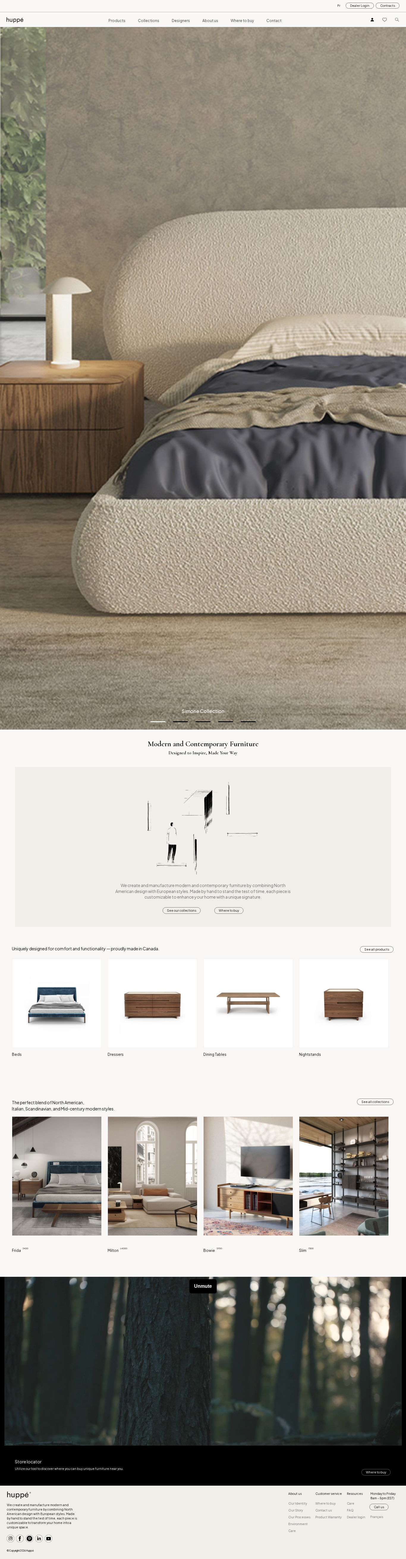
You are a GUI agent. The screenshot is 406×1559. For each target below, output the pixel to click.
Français (376, 1517)
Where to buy (242, 20)
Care (292, 1531)
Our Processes (299, 1517)
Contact (273, 20)
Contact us (323, 1510)
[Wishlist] (385, 19)
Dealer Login (359, 5)
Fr (338, 5)
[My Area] (372, 19)
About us (210, 20)
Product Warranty (328, 1517)
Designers (181, 20)
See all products (376, 949)
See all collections (375, 1102)
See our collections (181, 910)
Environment (298, 1524)
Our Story (295, 1510)
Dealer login (356, 1517)
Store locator (28, 1461)
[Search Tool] (397, 19)
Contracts (387, 5)
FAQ (350, 1510)
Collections (148, 20)
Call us (379, 1507)
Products (116, 20)
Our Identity (297, 1503)
